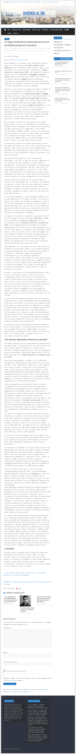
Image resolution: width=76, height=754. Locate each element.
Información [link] (35, 473)
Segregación (58, 42)
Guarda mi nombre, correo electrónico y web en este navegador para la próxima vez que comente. (27, 679)
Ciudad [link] (45, 93)
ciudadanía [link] (24, 79)
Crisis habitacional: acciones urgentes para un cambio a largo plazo (27, 609)
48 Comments (65, 74)
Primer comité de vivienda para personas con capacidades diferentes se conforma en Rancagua (24, 574)
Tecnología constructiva (62, 50)
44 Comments (65, 83)
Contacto (15, 33)
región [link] (9, 463)
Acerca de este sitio (16, 29)
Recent (64, 58)
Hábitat (56, 53)
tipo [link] (37, 234)
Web (4, 670)
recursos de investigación (56, 29)
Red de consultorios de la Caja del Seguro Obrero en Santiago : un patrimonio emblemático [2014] (33, 2)
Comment (70, 58)
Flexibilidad (58, 47)
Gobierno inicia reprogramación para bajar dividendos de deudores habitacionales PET (62, 63)
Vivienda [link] (33, 74)
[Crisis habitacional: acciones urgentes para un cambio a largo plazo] (25, 596)
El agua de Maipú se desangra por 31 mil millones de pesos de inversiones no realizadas (37, 739)
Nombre (6, 652)
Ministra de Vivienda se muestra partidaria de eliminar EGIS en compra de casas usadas (62, 100)
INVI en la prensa (26, 29)
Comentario (7, 628)
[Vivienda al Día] (5, 30)
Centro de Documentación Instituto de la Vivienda (26, 48)
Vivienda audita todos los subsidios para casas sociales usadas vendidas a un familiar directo (63, 80)
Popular (58, 58)
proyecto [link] (24, 288)
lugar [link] (40, 260)
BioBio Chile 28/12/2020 (18, 60)
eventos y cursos (36, 29)
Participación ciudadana (62, 44)
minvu (38, 50)
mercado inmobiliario (30, 50)
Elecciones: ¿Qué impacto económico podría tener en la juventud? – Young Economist (37, 719)
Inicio (9, 29)
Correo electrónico (10, 662)
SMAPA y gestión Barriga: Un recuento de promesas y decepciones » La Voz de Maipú (37, 736)
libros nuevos (45, 29)
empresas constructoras (17, 50)
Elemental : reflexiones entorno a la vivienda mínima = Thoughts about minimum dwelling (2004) (38, 706)
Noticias (9, 33)
